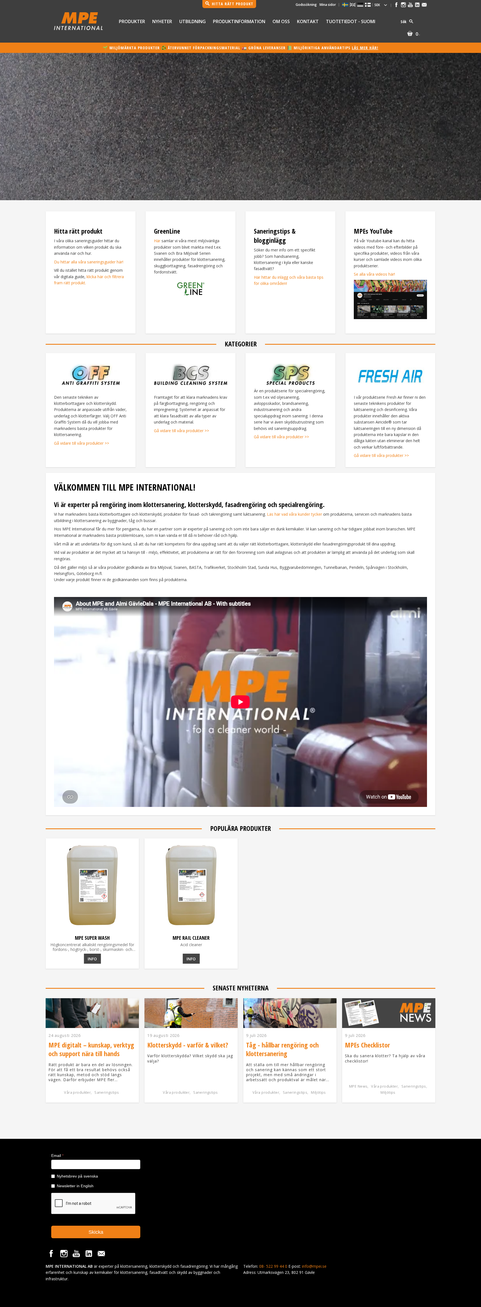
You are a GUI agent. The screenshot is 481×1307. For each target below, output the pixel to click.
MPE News (358, 1086)
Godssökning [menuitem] (306, 4)
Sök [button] (403, 21)
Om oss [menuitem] (281, 21)
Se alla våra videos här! (374, 274)
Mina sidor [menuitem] (328, 4)
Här (157, 240)
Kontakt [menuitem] (308, 21)
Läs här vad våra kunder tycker (294, 514)
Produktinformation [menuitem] (239, 21)
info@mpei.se (314, 1266)
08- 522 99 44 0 (273, 1266)
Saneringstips (106, 1092)
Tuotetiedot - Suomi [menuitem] (350, 21)
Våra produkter (77, 1092)
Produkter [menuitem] (132, 21)
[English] (352, 4)
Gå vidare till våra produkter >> (81, 443)
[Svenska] (345, 4)
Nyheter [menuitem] (162, 21)
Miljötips (318, 1092)
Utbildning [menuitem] (192, 21)
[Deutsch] (360, 4)
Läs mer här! (365, 47)
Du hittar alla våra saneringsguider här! (88, 262)
